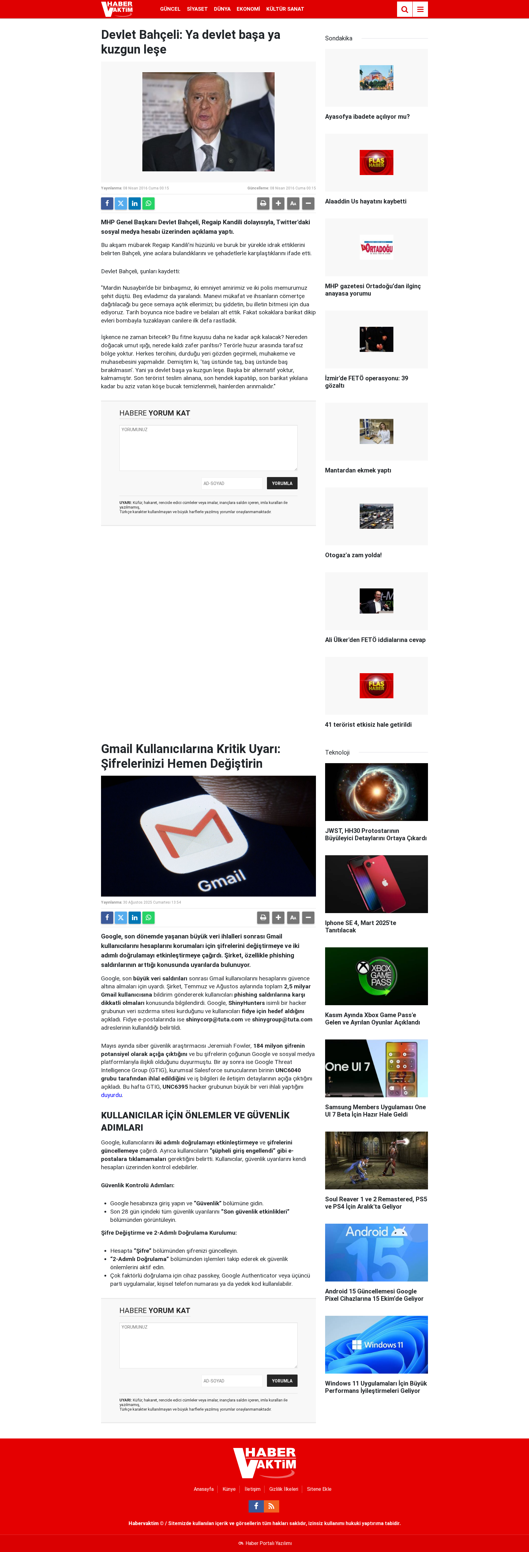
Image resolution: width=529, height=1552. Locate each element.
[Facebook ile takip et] (256, 1506)
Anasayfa (204, 1489)
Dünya (222, 9)
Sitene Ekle (319, 1489)
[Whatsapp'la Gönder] (148, 203)
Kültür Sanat (285, 9)
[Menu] (420, 9)
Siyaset (197, 9)
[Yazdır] (263, 203)
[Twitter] (121, 203)
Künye (229, 1489)
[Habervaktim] (117, 9)
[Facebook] (107, 203)
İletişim (253, 1489)
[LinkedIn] (135, 203)
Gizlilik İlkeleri (283, 1489)
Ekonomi (248, 9)
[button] (278, 203)
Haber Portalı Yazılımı (269, 1543)
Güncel (170, 9)
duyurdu (111, 1095)
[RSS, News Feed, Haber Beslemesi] (271, 1506)
